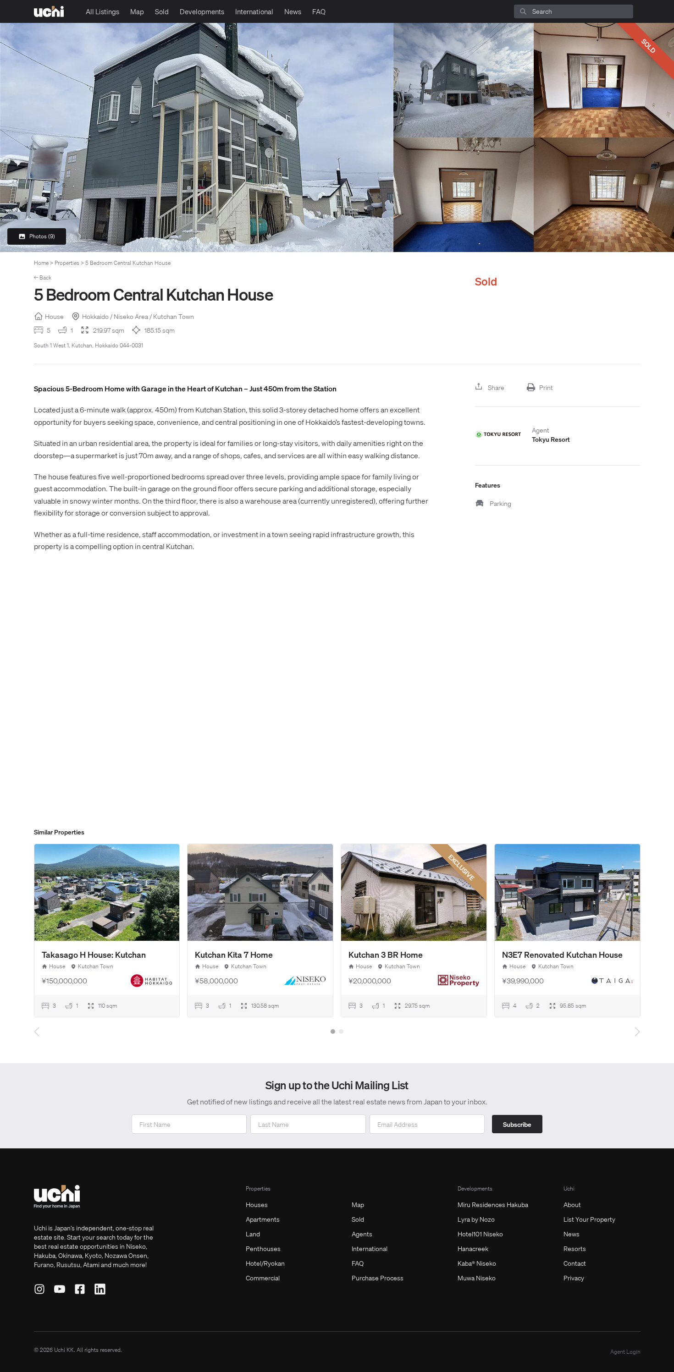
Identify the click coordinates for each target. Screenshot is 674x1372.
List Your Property (589, 1219)
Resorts (575, 1248)
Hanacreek (473, 1248)
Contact (575, 1263)
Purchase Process (377, 1277)
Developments (202, 11)
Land (253, 1233)
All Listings (102, 11)
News (292, 11)
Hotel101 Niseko (480, 1233)
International (254, 11)
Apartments (263, 1219)
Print (546, 387)
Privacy (574, 1277)
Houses (257, 1204)
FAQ (319, 11)
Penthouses (263, 1248)
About (572, 1204)
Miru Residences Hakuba (493, 1204)
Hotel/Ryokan (265, 1263)
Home (41, 262)
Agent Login (625, 1351)
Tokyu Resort (551, 439)
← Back (42, 277)
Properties (67, 262)
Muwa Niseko (477, 1277)
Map (137, 11)
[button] (333, 1031)
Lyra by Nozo (476, 1219)
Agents (362, 1233)
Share (496, 387)
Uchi (569, 1188)
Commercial (263, 1277)
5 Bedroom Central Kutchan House (128, 262)
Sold (162, 11)
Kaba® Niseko (477, 1263)
